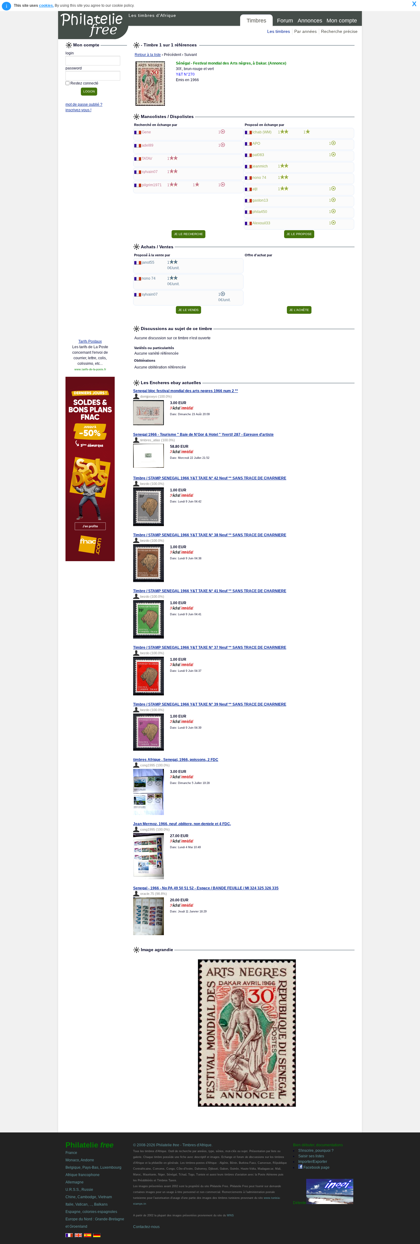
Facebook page (316, 1167)
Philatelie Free (93, 25)
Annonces (310, 21)
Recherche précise (339, 31)
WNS (230, 1215)
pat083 (258, 155)
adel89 (147, 145)
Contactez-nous (146, 1227)
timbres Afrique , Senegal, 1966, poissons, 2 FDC (175, 760)
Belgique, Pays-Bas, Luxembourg (93, 1167)
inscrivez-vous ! (78, 110)
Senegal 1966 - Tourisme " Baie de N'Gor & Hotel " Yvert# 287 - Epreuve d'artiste (203, 434)
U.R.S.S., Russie (79, 1189)
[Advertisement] (90, 240)
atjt (254, 189)
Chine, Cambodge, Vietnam (88, 1197)
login (69, 53)
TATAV (147, 158)
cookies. (46, 5)
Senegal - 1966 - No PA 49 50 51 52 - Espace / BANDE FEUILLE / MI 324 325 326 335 (206, 888)
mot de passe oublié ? (83, 104)
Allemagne (74, 1182)
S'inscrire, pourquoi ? (316, 1150)
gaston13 (260, 200)
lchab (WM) (261, 132)
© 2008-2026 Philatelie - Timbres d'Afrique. (172, 1145)
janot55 (148, 262)
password (73, 68)
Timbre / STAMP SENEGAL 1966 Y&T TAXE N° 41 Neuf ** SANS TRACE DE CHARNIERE (209, 591)
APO (256, 143)
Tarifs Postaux (90, 341)
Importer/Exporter (312, 1161)
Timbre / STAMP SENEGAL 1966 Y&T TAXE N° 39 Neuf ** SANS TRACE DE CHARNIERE (209, 704)
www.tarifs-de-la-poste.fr (90, 369)
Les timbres (278, 31)
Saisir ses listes (311, 1156)
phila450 (259, 212)
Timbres (256, 21)
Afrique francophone (82, 1175)
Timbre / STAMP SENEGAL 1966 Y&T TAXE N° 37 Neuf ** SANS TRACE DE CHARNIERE (209, 647)
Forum (285, 21)
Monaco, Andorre (79, 1160)
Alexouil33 (261, 223)
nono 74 (259, 177)
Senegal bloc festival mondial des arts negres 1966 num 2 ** (185, 391)
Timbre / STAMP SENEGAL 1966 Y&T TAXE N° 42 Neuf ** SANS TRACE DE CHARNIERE (209, 478)
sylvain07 (150, 172)
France (71, 1153)
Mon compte (342, 21)
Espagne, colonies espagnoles (91, 1212)
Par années (305, 31)
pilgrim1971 (152, 185)
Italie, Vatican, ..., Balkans (86, 1204)
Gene (146, 132)
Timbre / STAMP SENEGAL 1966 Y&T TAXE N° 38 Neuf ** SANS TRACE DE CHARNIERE (209, 535)
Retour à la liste (148, 55)
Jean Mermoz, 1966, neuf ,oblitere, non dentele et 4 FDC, (182, 824)
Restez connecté (84, 83)
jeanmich (260, 166)
